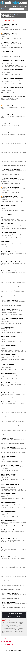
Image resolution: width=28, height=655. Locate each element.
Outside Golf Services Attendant (11, 169)
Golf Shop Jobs (11, 56)
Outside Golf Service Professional (10, 465)
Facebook (3, 9)
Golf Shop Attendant (8, 51)
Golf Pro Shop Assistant (7, 327)
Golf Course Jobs (10, 65)
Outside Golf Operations (7, 364)
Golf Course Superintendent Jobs (15, 295)
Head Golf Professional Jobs (14, 228)
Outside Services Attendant (10, 178)
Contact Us (1, 9)
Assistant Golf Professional (10, 24)
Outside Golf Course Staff (8, 281)
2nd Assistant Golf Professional (11, 151)
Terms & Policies (13, 650)
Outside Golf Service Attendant (11, 187)
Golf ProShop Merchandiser (8, 232)
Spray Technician (5, 241)
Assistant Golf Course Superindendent (11, 420)
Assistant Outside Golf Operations (10, 484)
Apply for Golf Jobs (14, 613)
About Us (8, 650)
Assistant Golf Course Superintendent (13, 69)
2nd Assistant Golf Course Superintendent (14, 60)
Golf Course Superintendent (10, 124)
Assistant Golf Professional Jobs (14, 29)
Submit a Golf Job (14, 616)
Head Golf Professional (7, 223)
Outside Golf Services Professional (10, 530)
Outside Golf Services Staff (8, 575)
